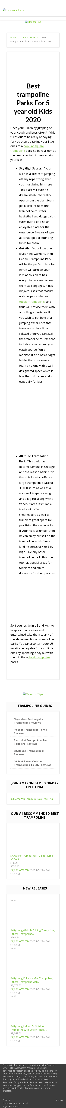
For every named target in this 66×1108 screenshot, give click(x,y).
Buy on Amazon (19, 870)
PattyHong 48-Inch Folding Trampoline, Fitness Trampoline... (32, 932)
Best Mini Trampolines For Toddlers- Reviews (30, 741)
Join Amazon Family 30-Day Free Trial (31, 798)
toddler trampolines (32, 302)
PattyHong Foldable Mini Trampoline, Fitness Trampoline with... (31, 980)
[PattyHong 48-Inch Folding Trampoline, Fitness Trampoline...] (33, 914)
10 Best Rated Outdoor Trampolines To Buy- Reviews (32, 763)
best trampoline (39, 657)
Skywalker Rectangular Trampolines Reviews (28, 720)
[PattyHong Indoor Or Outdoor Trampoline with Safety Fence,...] (33, 1010)
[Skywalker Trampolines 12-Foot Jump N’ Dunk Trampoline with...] (33, 840)
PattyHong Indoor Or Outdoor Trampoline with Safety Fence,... (28, 1028)
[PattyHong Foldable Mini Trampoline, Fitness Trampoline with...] (33, 962)
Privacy (59, 1100)
